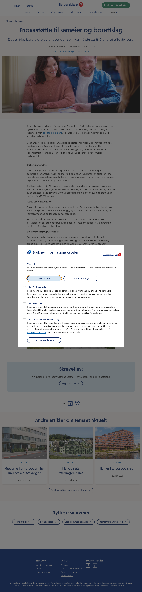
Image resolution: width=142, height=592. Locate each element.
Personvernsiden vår (36, 332)
